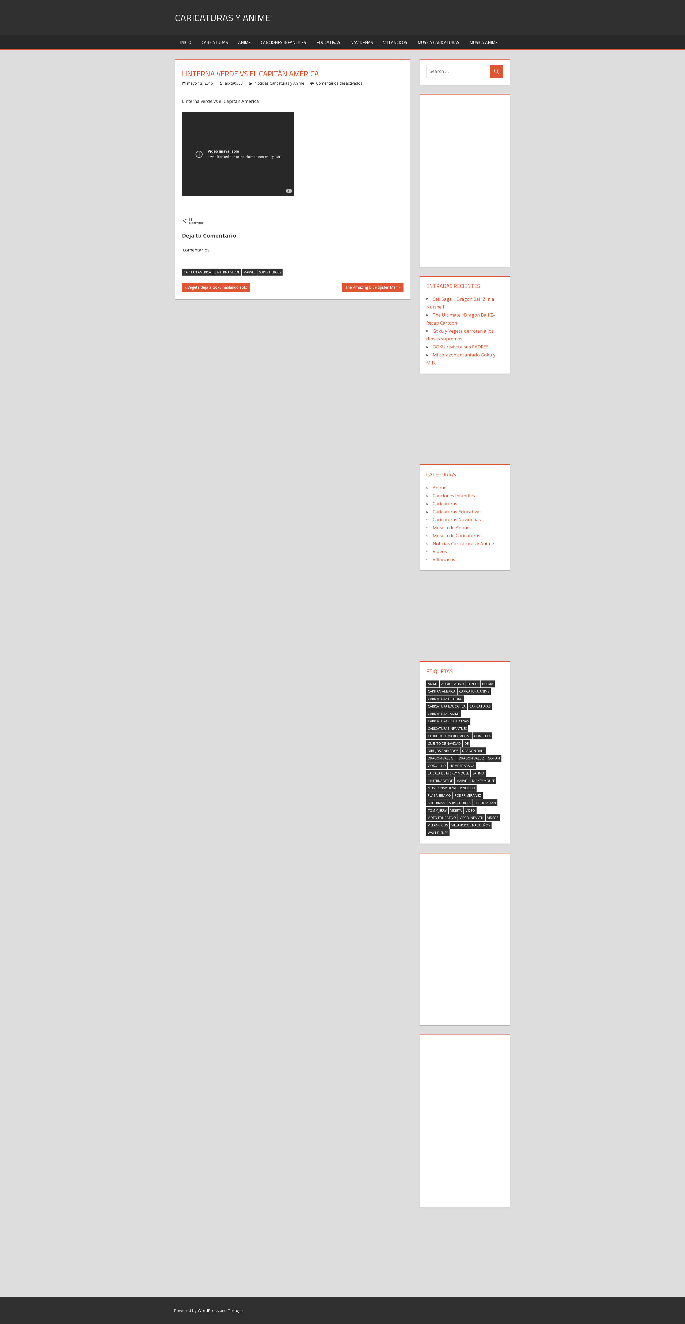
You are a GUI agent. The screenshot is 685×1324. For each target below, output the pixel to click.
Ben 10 (473, 684)
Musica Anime (484, 42)
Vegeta (456, 810)
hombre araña (462, 765)
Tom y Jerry (437, 810)
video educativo (442, 817)
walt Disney (438, 832)
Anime (244, 42)
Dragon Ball (473, 750)
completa (482, 736)
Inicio (185, 42)
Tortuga (235, 1310)
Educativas (328, 42)
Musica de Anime (451, 527)
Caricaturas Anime (443, 714)
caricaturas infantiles (447, 728)
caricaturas (479, 706)
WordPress (208, 1310)
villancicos (438, 825)
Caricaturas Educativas (457, 512)
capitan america (197, 272)
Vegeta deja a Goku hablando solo (217, 288)
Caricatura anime (474, 691)
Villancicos (395, 42)
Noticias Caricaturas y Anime (279, 83)
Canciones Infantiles (283, 42)
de (467, 743)
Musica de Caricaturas (456, 535)
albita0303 (234, 83)
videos (492, 817)
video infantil (472, 817)
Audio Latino (452, 684)
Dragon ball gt (441, 758)
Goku (432, 765)
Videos (440, 551)
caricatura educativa (447, 706)
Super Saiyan (485, 803)
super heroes (270, 272)
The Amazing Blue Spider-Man (371, 288)
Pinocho (467, 788)
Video (470, 810)
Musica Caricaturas (438, 42)
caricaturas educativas (448, 721)
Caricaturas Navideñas (457, 519)
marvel (249, 272)
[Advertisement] (464, 179)
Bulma (487, 684)
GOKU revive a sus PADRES (461, 347)
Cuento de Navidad (444, 743)
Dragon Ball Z (471, 758)
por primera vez (468, 795)
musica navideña (442, 788)
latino (478, 773)
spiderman (436, 803)
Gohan (494, 758)
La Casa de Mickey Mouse (448, 773)
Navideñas (362, 42)
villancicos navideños (470, 825)
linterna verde (227, 272)
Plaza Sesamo (439, 795)
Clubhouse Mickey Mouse (449, 736)
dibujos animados (443, 750)
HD (443, 765)
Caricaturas (215, 42)
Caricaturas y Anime (223, 17)
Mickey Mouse (483, 780)
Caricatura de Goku (445, 699)
